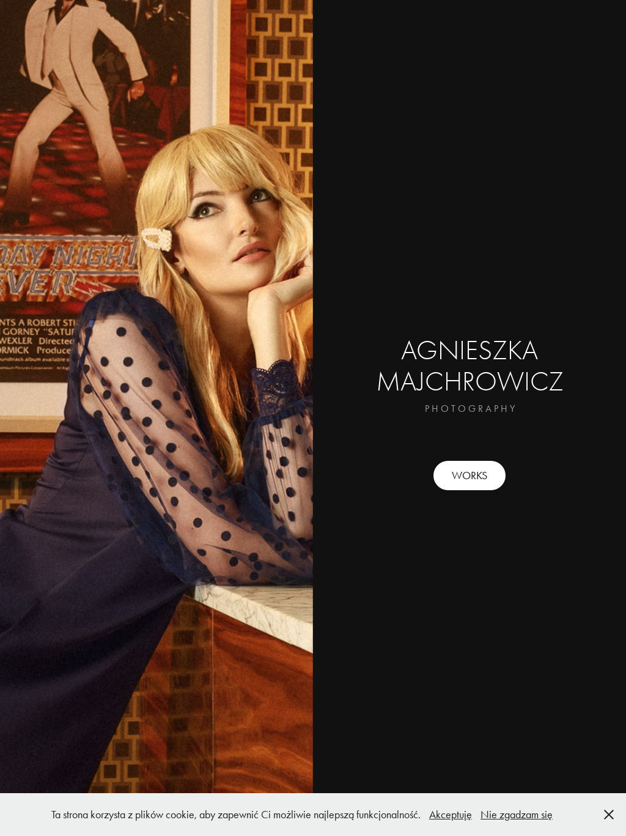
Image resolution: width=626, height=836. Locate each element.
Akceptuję (450, 814)
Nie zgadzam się (517, 814)
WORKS (469, 475)
